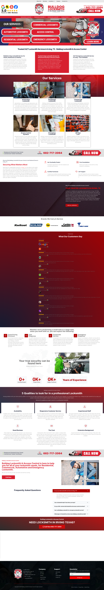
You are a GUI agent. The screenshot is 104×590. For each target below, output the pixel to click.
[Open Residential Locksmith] (45, 17)
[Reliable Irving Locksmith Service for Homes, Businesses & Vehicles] (29, 56)
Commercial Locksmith (78, 100)
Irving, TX (23, 167)
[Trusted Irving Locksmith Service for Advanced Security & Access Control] (64, 56)
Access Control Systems (26, 133)
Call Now (39, 454)
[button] (2, 32)
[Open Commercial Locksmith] (59, 17)
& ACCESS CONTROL (56, 11)
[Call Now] (40, 453)
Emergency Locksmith (52, 133)
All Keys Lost (78, 133)
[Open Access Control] (69, 17)
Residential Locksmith (52, 100)
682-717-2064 (52, 152)
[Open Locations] (54, 1)
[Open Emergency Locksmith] (82, 17)
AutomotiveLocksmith (26, 100)
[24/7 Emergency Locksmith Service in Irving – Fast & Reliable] (97, 56)
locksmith (56, 9)
